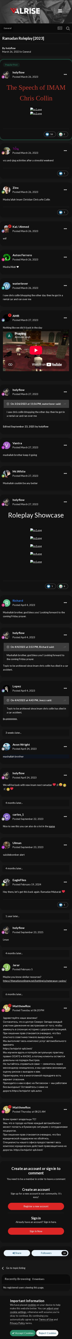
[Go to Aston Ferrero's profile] (6, 257)
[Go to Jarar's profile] (6, 967)
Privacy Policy (17, 1323)
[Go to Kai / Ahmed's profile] (6, 229)
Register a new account (36, 1206)
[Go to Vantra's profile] (6, 445)
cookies (32, 1304)
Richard (43, 646)
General (27, 51)
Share (18, 1253)
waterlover (48, 403)
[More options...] (65, 74)
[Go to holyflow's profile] (6, 74)
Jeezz (42, 700)
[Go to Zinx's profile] (6, 190)
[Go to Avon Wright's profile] (6, 746)
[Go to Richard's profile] (6, 603)
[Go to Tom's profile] (6, 150)
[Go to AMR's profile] (6, 318)
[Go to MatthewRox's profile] (6, 1008)
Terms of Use (46, 1319)
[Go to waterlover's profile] (6, 286)
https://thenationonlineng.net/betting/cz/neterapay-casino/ (34, 980)
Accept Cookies (24, 1333)
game (52, 826)
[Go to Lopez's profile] (6, 688)
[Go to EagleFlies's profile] (6, 882)
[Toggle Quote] (8, 403)
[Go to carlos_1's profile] (6, 817)
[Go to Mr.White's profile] (6, 473)
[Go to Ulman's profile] (6, 845)
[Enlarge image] (36, 109)
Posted (25, 76)
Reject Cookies (47, 1333)
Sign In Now (36, 1231)
